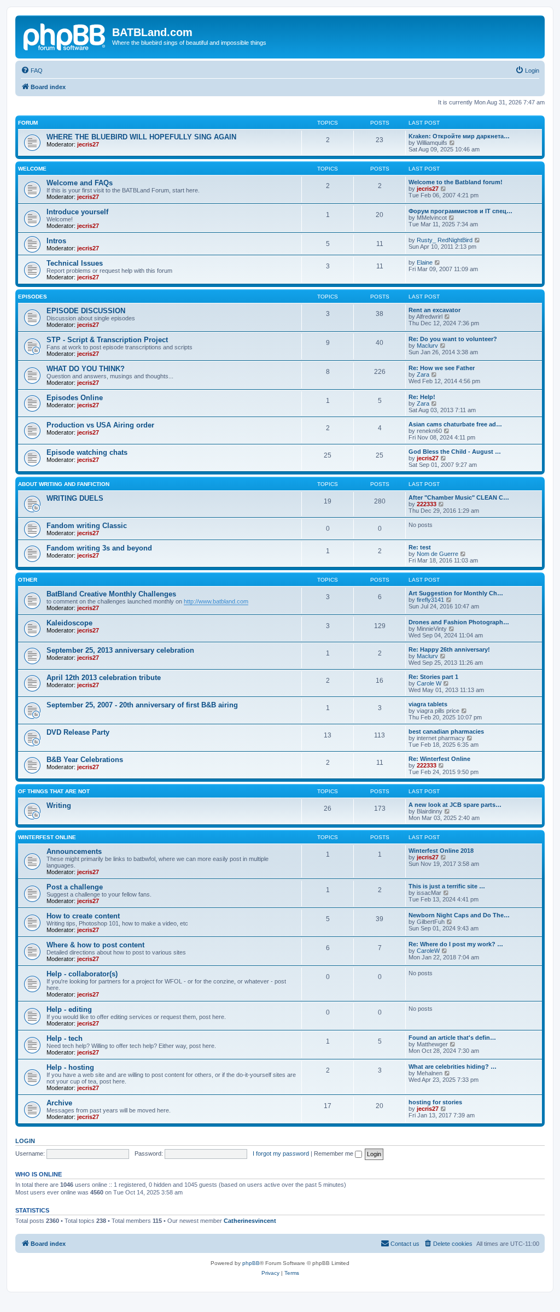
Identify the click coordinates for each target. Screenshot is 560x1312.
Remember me (334, 1153)
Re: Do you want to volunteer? (453, 339)
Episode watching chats (86, 452)
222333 (426, 504)
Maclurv (427, 345)
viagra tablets (428, 704)
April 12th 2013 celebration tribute (103, 677)
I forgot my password (281, 1153)
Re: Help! (422, 397)
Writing (58, 805)
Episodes (32, 297)
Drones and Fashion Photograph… (459, 622)
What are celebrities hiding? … (453, 1066)
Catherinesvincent (250, 1220)
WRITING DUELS (74, 498)
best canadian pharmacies (446, 731)
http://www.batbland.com (216, 601)
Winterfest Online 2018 (441, 850)
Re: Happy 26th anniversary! (449, 649)
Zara (423, 374)
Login (25, 1141)
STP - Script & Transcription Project (107, 340)
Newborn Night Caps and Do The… (459, 915)
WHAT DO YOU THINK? (85, 369)
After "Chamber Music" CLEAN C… (459, 497)
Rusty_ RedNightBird (444, 240)
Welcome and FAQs (79, 183)
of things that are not (54, 791)
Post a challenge (74, 887)
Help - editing (69, 1009)
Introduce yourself (77, 212)
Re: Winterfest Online (439, 758)
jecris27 (88, 144)
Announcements (74, 851)
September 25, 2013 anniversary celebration (120, 650)
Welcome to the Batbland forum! (456, 182)
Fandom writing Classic (86, 526)
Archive (59, 1103)
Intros (56, 241)
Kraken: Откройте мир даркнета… (459, 136)
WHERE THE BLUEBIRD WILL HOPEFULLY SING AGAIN (141, 137)
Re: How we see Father (442, 368)
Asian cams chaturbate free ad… (455, 424)
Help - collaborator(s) (82, 974)
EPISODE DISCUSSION (85, 311)
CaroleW (428, 950)
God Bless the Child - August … (455, 451)
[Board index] (65, 35)
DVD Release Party (77, 732)
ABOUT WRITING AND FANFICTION (63, 484)
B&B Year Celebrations (84, 759)
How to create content (83, 916)
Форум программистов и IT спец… (460, 211)
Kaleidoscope (69, 623)
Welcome (32, 169)
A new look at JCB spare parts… (455, 804)
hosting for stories (435, 1102)
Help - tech (64, 1038)
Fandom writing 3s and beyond (99, 548)
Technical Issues (74, 263)
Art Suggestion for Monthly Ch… (456, 593)
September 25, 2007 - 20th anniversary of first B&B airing (142, 705)
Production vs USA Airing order (100, 425)
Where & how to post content (95, 945)
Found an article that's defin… (452, 1037)
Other (27, 580)
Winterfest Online (47, 837)
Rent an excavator (434, 310)
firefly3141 (430, 599)
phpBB (251, 1263)
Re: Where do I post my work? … (456, 944)
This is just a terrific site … (447, 886)
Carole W (429, 683)
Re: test (420, 547)
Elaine (425, 262)
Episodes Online (74, 398)
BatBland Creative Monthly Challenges (111, 594)
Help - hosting (70, 1067)
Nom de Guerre (437, 553)
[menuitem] (32, 70)
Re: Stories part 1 (433, 676)
